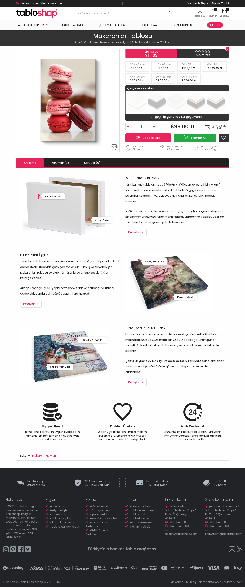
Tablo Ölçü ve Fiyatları (65, 526)
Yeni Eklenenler (140, 518)
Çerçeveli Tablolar (112, 25)
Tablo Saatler (139, 514)
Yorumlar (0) (60, 163)
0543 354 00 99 (52, 3)
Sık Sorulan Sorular (62, 522)
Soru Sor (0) (92, 163)
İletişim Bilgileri (59, 510)
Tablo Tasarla (72, 25)
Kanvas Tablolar (140, 506)
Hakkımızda (57, 506)
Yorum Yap (202, 55)
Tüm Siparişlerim (101, 510)
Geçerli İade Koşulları (104, 518)
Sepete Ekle (151, 138)
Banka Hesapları (60, 518)
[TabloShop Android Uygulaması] (239, 550)
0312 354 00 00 (28, 3)
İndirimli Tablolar (141, 526)
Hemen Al (198, 138)
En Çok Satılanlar (141, 522)
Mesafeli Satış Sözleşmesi (97, 524)
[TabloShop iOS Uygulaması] (232, 550)
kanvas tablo (123, 549)
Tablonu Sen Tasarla (143, 510)
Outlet (215, 25)
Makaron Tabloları (44, 456)
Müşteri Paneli (99, 506)
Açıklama (30, 163)
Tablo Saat (150, 25)
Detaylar (134, 232)
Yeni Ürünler (183, 25)
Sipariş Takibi (220, 3)
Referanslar (57, 514)
